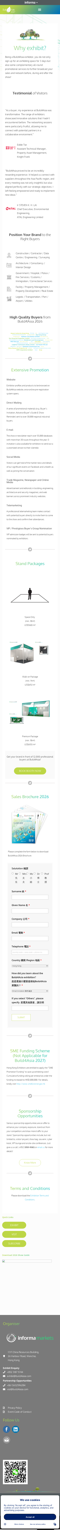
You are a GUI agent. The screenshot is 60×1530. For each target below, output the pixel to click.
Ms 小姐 (31, 877)
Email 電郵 (18, 932)
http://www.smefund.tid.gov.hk (30, 1084)
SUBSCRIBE (14, 1243)
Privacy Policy (15, 1407)
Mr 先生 (16, 877)
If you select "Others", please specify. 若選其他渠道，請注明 (28, 1000)
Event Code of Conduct (19, 1411)
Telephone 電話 (21, 946)
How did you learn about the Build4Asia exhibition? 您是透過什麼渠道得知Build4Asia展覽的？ (29, 979)
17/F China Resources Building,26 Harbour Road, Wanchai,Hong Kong (23, 1356)
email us (41, 1147)
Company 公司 (20, 918)
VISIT (14, 1234)
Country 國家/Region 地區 (27, 960)
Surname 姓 (19, 891)
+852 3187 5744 (15, 1372)
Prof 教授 (46, 877)
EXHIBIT (14, 1225)
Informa (30, 2)
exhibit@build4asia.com (19, 1376)
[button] (39, 9)
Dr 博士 (38, 877)
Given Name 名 (21, 905)
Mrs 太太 (24, 877)
